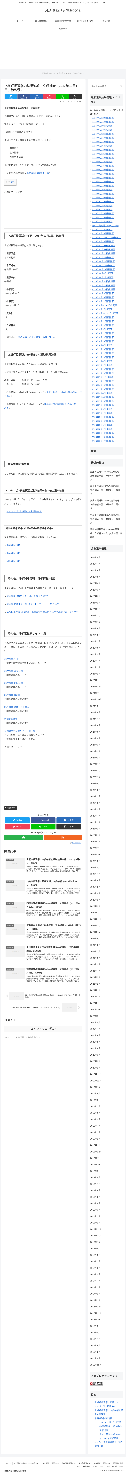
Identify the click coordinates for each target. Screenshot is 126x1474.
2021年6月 (95, 958)
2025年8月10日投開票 (103, 325)
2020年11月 (96, 1003)
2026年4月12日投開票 (103, 185)
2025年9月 (95, 628)
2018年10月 (96, 1164)
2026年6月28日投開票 (103, 149)
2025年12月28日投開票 (103, 245)
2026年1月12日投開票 (103, 241)
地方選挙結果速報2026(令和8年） (27, 1463)
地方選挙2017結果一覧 (37, 173)
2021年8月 (95, 945)
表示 (13, 182)
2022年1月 (95, 912)
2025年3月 (95, 667)
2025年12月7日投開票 (103, 257)
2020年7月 (95, 1029)
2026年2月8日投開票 (102, 221)
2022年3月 (95, 900)
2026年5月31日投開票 (103, 165)
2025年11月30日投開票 (103, 261)
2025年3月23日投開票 (103, 401)
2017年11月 (96, 1235)
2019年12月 (96, 1074)
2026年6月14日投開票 (103, 157)
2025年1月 (95, 680)
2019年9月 (95, 1093)
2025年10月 (96, 622)
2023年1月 (95, 835)
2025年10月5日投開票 (103, 293)
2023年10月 (96, 777)
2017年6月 (95, 1268)
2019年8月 (95, 1100)
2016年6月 (95, 1345)
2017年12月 (96, 1229)
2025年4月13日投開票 (103, 389)
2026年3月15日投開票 (103, 201)
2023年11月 (96, 770)
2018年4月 (95, 1203)
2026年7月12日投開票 (103, 141)
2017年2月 (95, 1294)
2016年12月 (96, 1306)
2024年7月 (95, 719)
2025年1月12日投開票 (103, 441)
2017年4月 (95, 1281)
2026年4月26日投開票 (103, 177)
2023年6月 (95, 803)
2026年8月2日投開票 (102, 129)
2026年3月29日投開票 (103, 193)
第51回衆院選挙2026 (51, 1463)
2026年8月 (95, 557)
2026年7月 (95, 564)
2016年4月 (95, 1358)
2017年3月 (95, 1287)
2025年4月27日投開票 (103, 381)
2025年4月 (95, 661)
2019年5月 (95, 1119)
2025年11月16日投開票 (103, 269)
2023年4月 (95, 816)
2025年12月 (96, 609)
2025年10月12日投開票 (103, 289)
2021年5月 (95, 964)
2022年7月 (95, 874)
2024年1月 (95, 757)
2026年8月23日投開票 (103, 118)
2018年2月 (95, 1216)
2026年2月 (95, 596)
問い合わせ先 (117, 1466)
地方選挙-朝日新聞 (13, 683)
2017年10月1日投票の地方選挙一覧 (24, 511)
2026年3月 (95, 590)
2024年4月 (95, 738)
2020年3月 (95, 1055)
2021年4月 (95, 971)
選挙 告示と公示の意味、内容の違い (36, 337)
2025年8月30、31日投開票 (105, 313)
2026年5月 (95, 577)
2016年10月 (96, 1319)
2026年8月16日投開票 (103, 121)
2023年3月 (95, 822)
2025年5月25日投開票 (103, 369)
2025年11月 (96, 615)
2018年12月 (96, 1151)
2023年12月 (96, 764)
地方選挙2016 (13, 553)
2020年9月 (95, 1016)
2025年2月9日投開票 (102, 425)
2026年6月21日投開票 (103, 154)
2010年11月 (96, 1365)
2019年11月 (96, 1080)
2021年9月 (95, 938)
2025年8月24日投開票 (103, 317)
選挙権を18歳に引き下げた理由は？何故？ (28, 596)
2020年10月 (96, 1009)
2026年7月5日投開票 (102, 145)
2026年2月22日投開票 (103, 213)
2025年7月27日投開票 (103, 333)
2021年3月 (95, 977)
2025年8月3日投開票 (102, 329)
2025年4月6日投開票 (102, 393)
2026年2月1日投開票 (102, 229)
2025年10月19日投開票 (103, 285)
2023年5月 (95, 809)
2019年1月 (95, 1145)
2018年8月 (95, 1177)
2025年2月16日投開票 (103, 421)
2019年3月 (95, 1132)
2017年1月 (95, 1300)
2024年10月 (96, 699)
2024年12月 (96, 686)
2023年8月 (95, 790)
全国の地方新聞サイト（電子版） (21, 731)
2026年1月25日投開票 (103, 233)
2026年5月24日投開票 (103, 169)
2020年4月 (95, 1048)
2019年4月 (95, 1126)
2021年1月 (95, 990)
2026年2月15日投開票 (103, 217)
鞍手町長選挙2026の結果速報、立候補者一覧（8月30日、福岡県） (106, 490)
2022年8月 (95, 867)
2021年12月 (96, 919)
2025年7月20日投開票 (103, 337)
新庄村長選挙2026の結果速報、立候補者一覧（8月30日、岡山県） (106, 504)
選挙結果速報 (11, 719)
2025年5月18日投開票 (103, 373)
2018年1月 (95, 1223)
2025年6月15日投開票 (103, 357)
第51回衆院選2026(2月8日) (105, 225)
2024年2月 (95, 751)
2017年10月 (96, 1242)
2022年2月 (95, 906)
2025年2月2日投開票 (102, 429)
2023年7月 (95, 796)
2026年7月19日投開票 (103, 137)
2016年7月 (95, 1339)
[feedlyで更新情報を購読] (23, 837)
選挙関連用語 (117, 1463)
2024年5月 (95, 732)
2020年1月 (95, 1068)
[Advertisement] (63, 52)
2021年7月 (95, 951)
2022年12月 (96, 841)
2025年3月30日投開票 (103, 397)
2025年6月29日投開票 (103, 349)
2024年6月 (95, 725)
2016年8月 (95, 1332)
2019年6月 (95, 1113)
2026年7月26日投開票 (103, 134)
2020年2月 (95, 1061)
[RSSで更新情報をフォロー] (63, 837)
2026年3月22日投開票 (103, 197)
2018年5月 (95, 1197)
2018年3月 (95, 1210)
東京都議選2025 (85, 1463)
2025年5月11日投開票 (102, 377)
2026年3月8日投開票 (102, 205)
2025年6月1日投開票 (102, 365)
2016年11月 (96, 1313)
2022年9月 (95, 861)
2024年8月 (95, 712)
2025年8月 (95, 635)
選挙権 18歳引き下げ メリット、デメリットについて (33, 604)
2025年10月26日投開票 (103, 281)
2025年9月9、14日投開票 (104, 305)
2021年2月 (95, 984)
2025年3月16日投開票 (103, 405)
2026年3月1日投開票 (102, 209)
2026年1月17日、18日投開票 (106, 237)
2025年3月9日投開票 (102, 409)
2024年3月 (95, 745)
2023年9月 (95, 783)
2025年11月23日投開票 (103, 265)
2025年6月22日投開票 (103, 353)
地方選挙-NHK (11, 659)
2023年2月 (95, 828)
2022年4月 (95, 893)
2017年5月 (95, 1274)
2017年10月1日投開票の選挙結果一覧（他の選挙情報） (110, 1426)
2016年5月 (95, 1352)
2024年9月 (95, 706)
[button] (75, 96)
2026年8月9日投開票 (102, 126)
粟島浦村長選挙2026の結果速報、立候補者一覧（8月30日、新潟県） (106, 533)
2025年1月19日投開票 (103, 437)
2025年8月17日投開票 (103, 321)
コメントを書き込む (43, 1028)
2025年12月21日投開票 (103, 249)
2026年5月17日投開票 (103, 173)
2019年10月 (96, 1087)
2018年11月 (96, 1158)
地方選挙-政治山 (12, 695)
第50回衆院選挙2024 (102, 1463)
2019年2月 (95, 1139)
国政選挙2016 (13, 561)
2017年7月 (95, 1261)
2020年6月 (95, 1035)
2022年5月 (95, 887)
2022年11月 (96, 848)
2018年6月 (95, 1190)
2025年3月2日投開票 (102, 413)
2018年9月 (95, 1171)
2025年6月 (95, 648)
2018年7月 (95, 1184)
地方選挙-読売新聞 (13, 671)
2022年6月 (95, 880)
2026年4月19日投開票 (103, 181)
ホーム (8, 1463)
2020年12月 (96, 996)
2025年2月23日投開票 (103, 417)
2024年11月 (96, 693)
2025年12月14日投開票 (103, 253)
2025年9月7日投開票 (102, 309)
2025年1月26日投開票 (103, 433)
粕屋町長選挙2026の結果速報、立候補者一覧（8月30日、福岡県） (106, 519)
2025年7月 (95, 641)
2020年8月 (95, 1022)
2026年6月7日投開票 (102, 161)
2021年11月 (96, 925)
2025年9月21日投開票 (103, 301)
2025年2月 (95, 674)
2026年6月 (95, 570)
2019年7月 (95, 1106)
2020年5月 (95, 1042)
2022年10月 (96, 854)
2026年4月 (95, 583)
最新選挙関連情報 (103, 1418)
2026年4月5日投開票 (102, 189)
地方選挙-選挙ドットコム (16, 707)
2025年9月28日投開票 (103, 297)
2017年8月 (95, 1255)
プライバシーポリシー (101, 1466)
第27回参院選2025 (68, 1463)
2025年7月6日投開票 (102, 345)
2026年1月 (95, 603)
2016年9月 (95, 1326)
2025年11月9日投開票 (102, 273)
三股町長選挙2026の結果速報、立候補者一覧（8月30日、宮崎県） (106, 475)
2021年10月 (96, 932)
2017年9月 (95, 1248)
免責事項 (86, 1466)
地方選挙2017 (13, 545)
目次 (78, 1466)
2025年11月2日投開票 (102, 277)
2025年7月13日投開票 (103, 341)
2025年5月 (95, 654)
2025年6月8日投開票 (102, 361)
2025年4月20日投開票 (103, 385)
